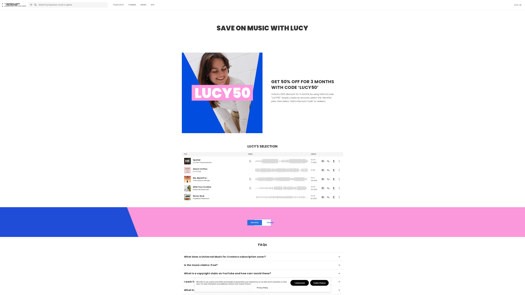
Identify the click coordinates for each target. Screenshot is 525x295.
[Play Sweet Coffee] (187, 170)
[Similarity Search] (322, 161)
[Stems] (250, 161)
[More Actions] (339, 161)
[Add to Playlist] (328, 161)
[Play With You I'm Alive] (187, 188)
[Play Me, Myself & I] (187, 179)
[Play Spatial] (187, 161)
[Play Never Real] (187, 197)
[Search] (35, 5)
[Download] (333, 161)
